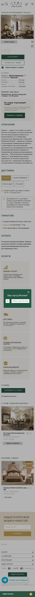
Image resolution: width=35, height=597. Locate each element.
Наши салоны (8, 594)
